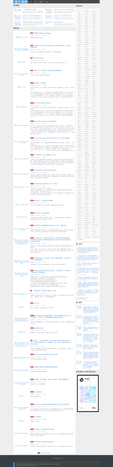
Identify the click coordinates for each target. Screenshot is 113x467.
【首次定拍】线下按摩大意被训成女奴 (45, 170)
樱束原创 (79, 17)
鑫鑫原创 (79, 127)
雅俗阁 (86, 59)
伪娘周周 (79, 201)
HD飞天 (93, 29)
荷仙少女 (93, 55)
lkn (31, 290)
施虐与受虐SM (80, 239)
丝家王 (79, 129)
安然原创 (86, 165)
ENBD (93, 228)
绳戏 (31, 58)
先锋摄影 (93, 137)
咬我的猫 (93, 161)
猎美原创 (86, 152)
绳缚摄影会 (87, 192)
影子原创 (86, 186)
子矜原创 (86, 148)
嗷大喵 (79, 23)
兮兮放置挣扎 (38, 392)
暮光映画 (86, 173)
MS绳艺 (93, 220)
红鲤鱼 (32, 45)
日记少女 (86, 72)
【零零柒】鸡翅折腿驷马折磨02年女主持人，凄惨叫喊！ (50, 225)
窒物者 (79, 46)
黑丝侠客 (79, 95)
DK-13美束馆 (87, 76)
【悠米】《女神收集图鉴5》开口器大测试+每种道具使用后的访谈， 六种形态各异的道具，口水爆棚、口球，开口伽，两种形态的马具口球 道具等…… (50, 342)
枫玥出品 (79, 163)
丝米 (86, 86)
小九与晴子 (80, 148)
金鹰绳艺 (79, 108)
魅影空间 (79, 72)
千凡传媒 (79, 82)
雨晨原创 (79, 224)
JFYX (79, 122)
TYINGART (94, 106)
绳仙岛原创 (94, 127)
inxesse (86, 139)
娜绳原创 (86, 175)
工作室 (35, 1)
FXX (93, 44)
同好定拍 (86, 135)
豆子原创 (86, 95)
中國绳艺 (93, 112)
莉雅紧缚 (79, 33)
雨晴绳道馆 (94, 116)
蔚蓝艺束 (86, 27)
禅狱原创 (86, 57)
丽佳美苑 (93, 57)
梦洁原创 (86, 122)
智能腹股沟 (80, 192)
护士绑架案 (37, 417)
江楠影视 (86, 133)
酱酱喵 (93, 108)
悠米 (31, 340)
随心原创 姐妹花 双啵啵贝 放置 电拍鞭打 (46, 354)
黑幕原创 (86, 194)
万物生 (32, 303)
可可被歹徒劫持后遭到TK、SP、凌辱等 (45, 184)
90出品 (86, 156)
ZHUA (93, 190)
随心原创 (32, 354)
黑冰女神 (93, 175)
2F (78, 152)
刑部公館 (93, 192)
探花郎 (93, 103)
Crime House (80, 178)
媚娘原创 (79, 222)
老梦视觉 (86, 19)
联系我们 (34, 465)
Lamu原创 (79, 97)
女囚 (86, 205)
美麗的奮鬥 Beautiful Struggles (42, 33)
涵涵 (93, 38)
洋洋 (93, 110)
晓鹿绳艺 (93, 42)
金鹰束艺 (86, 188)
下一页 (48, 453)
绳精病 (79, 21)
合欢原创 (93, 184)
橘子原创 (86, 214)
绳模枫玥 (79, 146)
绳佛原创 (79, 235)
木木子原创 (87, 74)
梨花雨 (79, 74)
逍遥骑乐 (93, 97)
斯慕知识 (41, 1)
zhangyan (87, 48)
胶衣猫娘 (93, 203)
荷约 (93, 214)
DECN (79, 120)
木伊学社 (93, 207)
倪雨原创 (86, 228)
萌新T (32, 274)
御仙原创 (86, 235)
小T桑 (93, 182)
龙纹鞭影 (86, 169)
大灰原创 (79, 131)
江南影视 (86, 224)
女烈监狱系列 (94, 72)
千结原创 (79, 199)
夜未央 (79, 53)
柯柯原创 (86, 91)
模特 (47, 1)
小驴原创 (93, 63)
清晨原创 (93, 86)
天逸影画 (86, 61)
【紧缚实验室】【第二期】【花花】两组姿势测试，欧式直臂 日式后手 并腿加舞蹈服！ (50, 259)
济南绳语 (79, 150)
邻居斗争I (36, 303)
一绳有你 (86, 29)
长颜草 (86, 150)
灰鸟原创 (79, 44)
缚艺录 (86, 112)
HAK (93, 118)
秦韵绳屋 (32, 328)
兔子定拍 (86, 218)
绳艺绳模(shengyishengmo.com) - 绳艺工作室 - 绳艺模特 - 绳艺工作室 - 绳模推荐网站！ (20, 1)
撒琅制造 (79, 40)
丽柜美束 (86, 44)
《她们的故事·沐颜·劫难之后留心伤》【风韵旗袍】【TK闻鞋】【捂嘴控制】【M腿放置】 (50, 271)
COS (78, 158)
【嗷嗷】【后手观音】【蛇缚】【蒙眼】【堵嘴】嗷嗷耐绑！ (52, 379)
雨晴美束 (93, 158)
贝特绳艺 (86, 33)
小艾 (78, 188)
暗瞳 (93, 144)
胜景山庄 (93, 199)
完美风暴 (93, 84)
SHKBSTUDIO (80, 89)
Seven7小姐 (87, 171)
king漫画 (93, 156)
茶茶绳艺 (79, 220)
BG (92, 139)
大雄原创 (79, 226)
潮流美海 (86, 190)
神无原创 (93, 150)
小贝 (93, 211)
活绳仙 (93, 201)
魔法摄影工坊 (80, 57)
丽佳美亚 (79, 38)
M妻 (93, 148)
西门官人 (86, 233)
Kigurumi (79, 101)
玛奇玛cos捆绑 (95, 224)
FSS (93, 235)
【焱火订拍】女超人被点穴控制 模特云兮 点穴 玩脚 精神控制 (52, 138)
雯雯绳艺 (93, 76)
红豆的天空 (94, 69)
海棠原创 (86, 142)
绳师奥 (93, 180)
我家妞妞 (86, 97)
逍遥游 (79, 103)
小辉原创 (86, 216)
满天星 (93, 167)
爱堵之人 (79, 80)
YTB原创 (86, 163)
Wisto (31, 33)
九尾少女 (93, 91)
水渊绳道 (93, 178)
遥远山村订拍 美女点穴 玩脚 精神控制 (45, 121)
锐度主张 (79, 59)
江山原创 (86, 50)
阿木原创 (86, 36)
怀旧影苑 (86, 21)
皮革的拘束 (94, 169)
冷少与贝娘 (80, 42)
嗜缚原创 (79, 184)
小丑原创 (79, 133)
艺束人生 (93, 53)
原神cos (79, 228)
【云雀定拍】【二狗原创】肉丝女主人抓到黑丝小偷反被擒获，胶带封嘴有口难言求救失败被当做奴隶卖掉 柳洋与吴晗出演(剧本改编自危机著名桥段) (50, 239)
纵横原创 (86, 89)
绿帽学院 (93, 31)
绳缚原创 (79, 167)
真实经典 (79, 173)
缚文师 (86, 144)
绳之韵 (86, 14)
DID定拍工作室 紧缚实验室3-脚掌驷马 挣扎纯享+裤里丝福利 (51, 404)
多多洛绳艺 (87, 207)
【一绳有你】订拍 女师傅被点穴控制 (45, 155)
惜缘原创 (93, 93)
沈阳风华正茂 (94, 114)
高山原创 (93, 231)
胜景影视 (93, 14)
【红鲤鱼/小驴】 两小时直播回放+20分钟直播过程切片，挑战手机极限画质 (50, 46)
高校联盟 (79, 84)
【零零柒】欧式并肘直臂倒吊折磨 (44, 429)
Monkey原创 (87, 167)
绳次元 (79, 29)
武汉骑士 (79, 190)
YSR (78, 180)
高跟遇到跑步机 (88, 108)
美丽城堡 (86, 137)
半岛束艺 (86, 12)
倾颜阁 (93, 226)
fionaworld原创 (80, 207)
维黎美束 (93, 89)
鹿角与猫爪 (87, 55)
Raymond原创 (80, 211)
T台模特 (93, 10)
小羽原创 (93, 33)
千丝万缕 (93, 171)
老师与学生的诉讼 (38, 58)
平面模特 (86, 10)
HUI (78, 65)
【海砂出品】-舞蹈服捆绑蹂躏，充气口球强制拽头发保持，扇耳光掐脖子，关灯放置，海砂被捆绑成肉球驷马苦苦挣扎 (50, 316)
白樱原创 (86, 184)
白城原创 (86, 127)
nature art (79, 91)
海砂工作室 (32, 315)
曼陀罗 (93, 61)
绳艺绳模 (17, 464)
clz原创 (86, 40)
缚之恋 (86, 103)
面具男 (79, 55)
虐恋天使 (86, 110)
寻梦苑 (93, 135)
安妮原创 (93, 95)
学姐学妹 (86, 93)
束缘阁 (86, 23)
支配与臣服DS (94, 237)
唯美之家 (93, 46)
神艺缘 (79, 50)
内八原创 (79, 197)
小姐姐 (86, 199)
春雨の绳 (86, 146)
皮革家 (93, 125)
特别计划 (79, 218)
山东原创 (79, 69)
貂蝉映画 (86, 220)
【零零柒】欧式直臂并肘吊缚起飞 (44, 442)
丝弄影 (79, 78)
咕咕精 (79, 48)
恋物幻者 (79, 76)
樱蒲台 (93, 131)
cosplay (93, 80)
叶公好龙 (79, 154)
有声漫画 (93, 188)
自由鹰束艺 (80, 114)
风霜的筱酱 (80, 139)
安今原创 (93, 146)
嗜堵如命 (93, 67)
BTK (78, 118)
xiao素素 (79, 27)
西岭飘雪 (79, 209)
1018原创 (79, 67)
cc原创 (93, 173)
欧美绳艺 (79, 106)
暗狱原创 (86, 129)
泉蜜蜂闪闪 (94, 65)
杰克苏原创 (94, 163)
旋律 (78, 93)
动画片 (86, 180)
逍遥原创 (79, 14)
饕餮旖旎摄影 (87, 154)
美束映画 (86, 25)
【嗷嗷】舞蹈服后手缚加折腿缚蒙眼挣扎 (46, 367)
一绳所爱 (93, 17)
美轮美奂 (79, 231)
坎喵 (86, 201)
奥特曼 (93, 25)
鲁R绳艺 (86, 53)
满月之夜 (86, 131)
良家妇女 (79, 142)
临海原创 (79, 137)
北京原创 (93, 233)
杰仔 (78, 61)
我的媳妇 (86, 31)
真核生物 (79, 214)
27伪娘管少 (80, 144)
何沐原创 (86, 82)
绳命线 (93, 216)
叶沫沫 (86, 182)
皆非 (78, 99)
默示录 (32, 70)
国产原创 (86, 161)
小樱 (93, 205)
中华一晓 (86, 211)
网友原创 (32, 82)
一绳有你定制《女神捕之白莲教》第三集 (44, 290)
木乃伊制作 (80, 165)
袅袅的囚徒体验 (38, 328)
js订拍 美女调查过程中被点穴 (42, 103)
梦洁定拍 (79, 233)
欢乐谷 (79, 156)
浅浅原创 (93, 59)
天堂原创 (93, 152)
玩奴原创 (93, 21)
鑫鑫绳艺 (79, 112)
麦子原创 (93, 74)
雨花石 (79, 135)
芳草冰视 (93, 99)
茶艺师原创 (94, 218)
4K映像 (86, 46)
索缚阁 (86, 226)
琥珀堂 (86, 65)
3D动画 (86, 209)
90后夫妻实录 (87, 69)
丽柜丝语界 (94, 197)
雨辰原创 (86, 120)
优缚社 (93, 82)
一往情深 (93, 27)
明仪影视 (86, 158)
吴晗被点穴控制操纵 (40, 83)
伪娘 (93, 122)
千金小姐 (79, 203)
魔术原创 (79, 194)
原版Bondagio (87, 222)
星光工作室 (87, 114)
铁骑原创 (79, 205)
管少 (93, 186)
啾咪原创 (86, 197)
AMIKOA (79, 182)
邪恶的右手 (94, 194)
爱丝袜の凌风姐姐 (88, 117)
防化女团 (86, 101)
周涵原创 (79, 125)
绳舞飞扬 (79, 63)
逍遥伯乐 (93, 142)
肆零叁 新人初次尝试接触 (41, 213)
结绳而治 (93, 120)
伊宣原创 (86, 99)
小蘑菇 (86, 178)
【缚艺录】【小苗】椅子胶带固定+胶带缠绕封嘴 (48, 70)
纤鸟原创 (93, 133)
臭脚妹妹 (79, 161)
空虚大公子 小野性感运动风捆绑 (43, 200)
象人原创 (93, 19)
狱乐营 (79, 110)
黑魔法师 (86, 78)
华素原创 (86, 80)
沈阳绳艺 (86, 84)
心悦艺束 (93, 23)
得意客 (86, 17)
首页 (31, 1)
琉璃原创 (79, 186)
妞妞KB (79, 86)
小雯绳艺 (79, 175)
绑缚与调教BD (87, 237)
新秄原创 (79, 171)
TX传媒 (93, 222)
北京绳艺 (86, 106)
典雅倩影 (86, 42)
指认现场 (86, 203)
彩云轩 (86, 231)
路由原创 (93, 40)
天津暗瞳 (79, 169)
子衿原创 (79, 25)
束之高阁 (93, 209)
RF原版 (86, 118)
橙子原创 (79, 116)
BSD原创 (94, 101)
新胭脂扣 (93, 48)
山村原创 (93, 129)
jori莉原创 (86, 67)
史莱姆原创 (87, 125)
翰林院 (93, 78)
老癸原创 (93, 154)
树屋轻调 (86, 63)
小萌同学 (86, 38)
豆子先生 (79, 216)
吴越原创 (79, 31)
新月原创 (79, 36)
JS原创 (79, 19)
